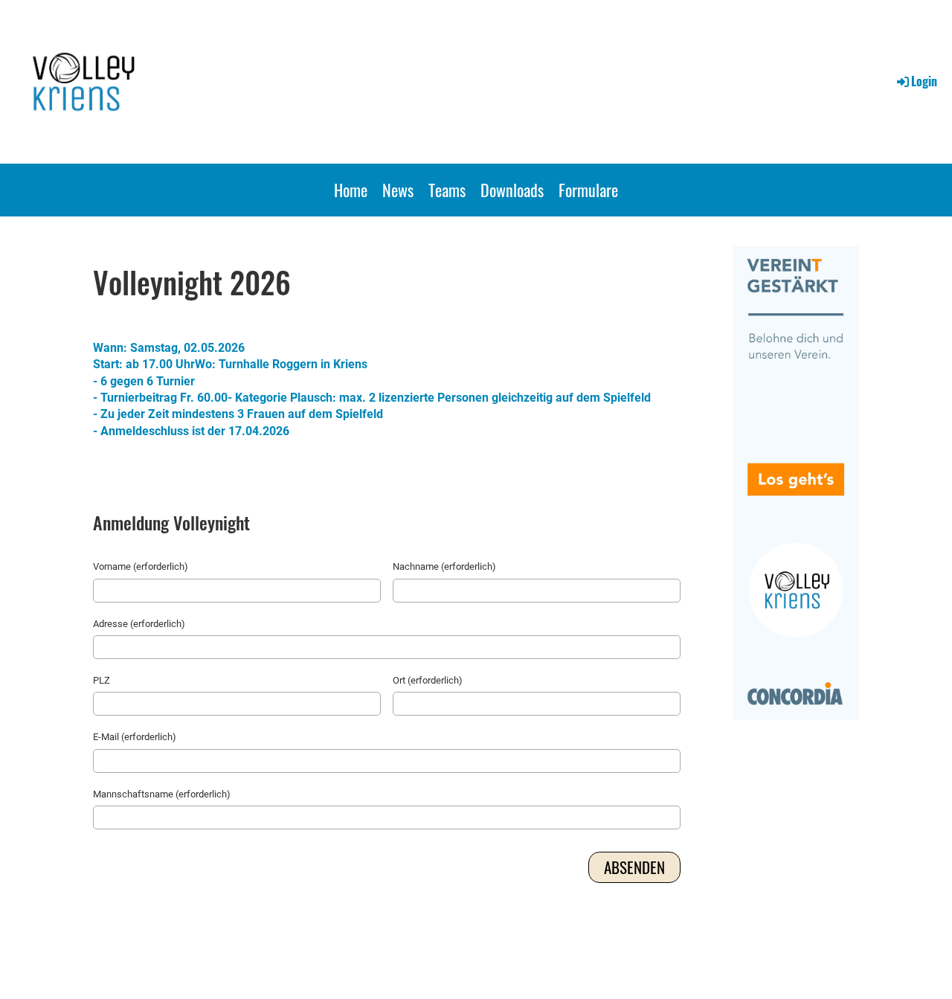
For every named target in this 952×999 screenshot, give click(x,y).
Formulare (588, 190)
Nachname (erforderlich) (444, 566)
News (398, 190)
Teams (447, 190)
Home (350, 190)
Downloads (512, 190)
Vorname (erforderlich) (140, 566)
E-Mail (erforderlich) (134, 736)
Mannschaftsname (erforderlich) (162, 794)
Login (924, 81)
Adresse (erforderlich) (139, 623)
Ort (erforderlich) (428, 680)
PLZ (101, 680)
